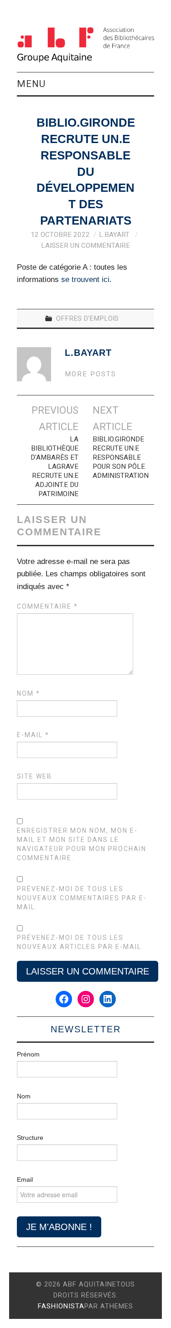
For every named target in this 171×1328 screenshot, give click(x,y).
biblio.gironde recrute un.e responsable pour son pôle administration (121, 457)
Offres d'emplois (87, 318)
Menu (31, 83)
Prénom (28, 1054)
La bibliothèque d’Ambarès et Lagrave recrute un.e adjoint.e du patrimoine (54, 466)
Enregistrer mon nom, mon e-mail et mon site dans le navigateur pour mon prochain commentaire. (81, 844)
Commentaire (47, 606)
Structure (30, 1137)
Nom (28, 693)
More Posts (90, 374)
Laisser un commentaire (85, 245)
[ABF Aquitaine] (85, 45)
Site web (34, 776)
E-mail (33, 734)
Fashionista (61, 1306)
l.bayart (114, 235)
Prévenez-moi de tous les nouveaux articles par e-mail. (80, 942)
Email (25, 1179)
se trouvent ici (85, 279)
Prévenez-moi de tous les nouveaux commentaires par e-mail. (82, 898)
